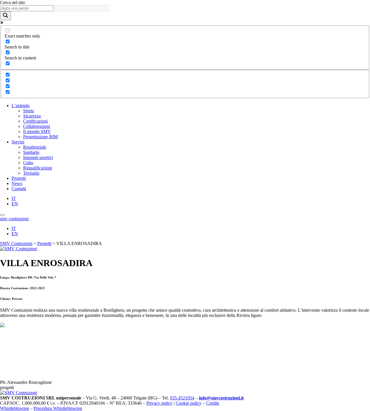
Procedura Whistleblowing (58, 408)
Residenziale (34, 147)
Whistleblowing (14, 408)
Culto (28, 162)
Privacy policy (159, 403)
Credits (212, 403)
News (17, 183)
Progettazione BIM (40, 136)
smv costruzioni (14, 218)
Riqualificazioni (37, 167)
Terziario (31, 173)
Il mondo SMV (37, 131)
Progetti (19, 178)
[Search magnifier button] (5, 15)
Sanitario (31, 152)
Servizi (18, 141)
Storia (28, 110)
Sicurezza (32, 115)
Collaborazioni (36, 126)
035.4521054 (182, 397)
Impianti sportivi (38, 157)
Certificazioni (35, 121)
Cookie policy (188, 403)
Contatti (19, 188)
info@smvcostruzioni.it (221, 397)
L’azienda (20, 105)
